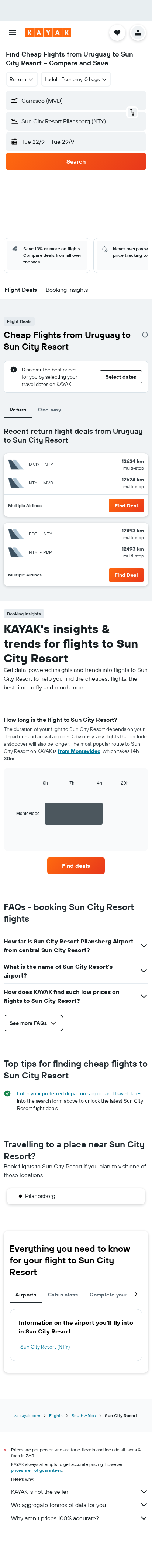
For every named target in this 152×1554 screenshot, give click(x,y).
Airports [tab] (25, 1294)
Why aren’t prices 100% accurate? (55, 1518)
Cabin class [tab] (63, 1294)
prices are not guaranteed (36, 1470)
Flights (56, 1415)
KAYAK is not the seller (39, 1491)
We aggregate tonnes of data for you (58, 1504)
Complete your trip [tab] (114, 1294)
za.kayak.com (27, 1415)
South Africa (84, 1415)
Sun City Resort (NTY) (45, 1346)
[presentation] (145, 334)
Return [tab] (18, 409)
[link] (76, 865)
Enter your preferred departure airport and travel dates (79, 1093)
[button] (12, 33)
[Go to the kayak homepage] (48, 32)
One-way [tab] (49, 409)
